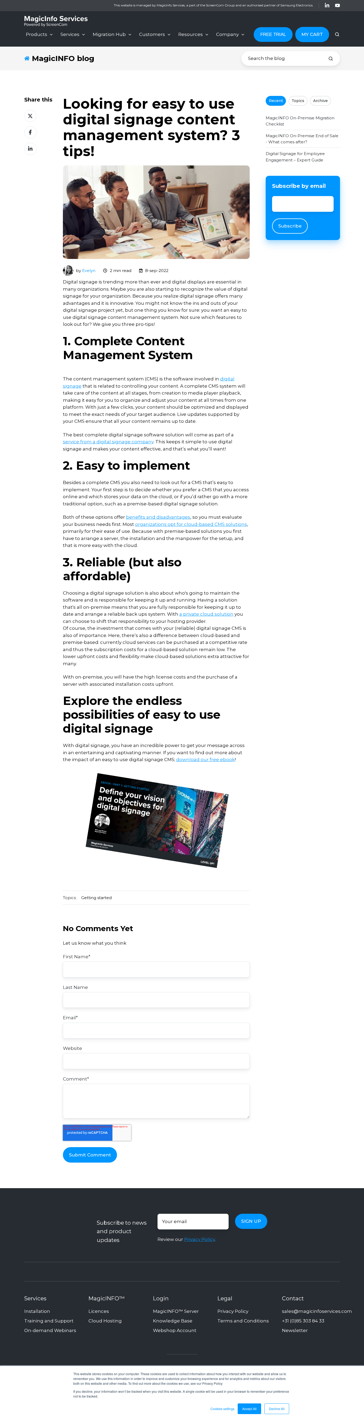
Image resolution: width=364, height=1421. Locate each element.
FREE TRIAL (273, 34)
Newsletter (295, 1330)
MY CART (312, 34)
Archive (320, 100)
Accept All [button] (249, 1408)
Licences (98, 1311)
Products (36, 34)
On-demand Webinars (50, 1330)
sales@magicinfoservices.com (317, 1311)
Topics (298, 100)
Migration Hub (109, 34)
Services (69, 34)
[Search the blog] (330, 58)
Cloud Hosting (105, 1320)
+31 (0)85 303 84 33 (303, 1320)
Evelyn (88, 270)
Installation (37, 1311)
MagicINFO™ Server (176, 1311)
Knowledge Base (172, 1320)
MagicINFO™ (106, 1298)
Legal (224, 1298)
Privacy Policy (199, 1239)
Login (161, 1298)
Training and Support (49, 1320)
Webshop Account (174, 1330)
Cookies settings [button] (222, 1408)
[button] (337, 34)
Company (227, 34)
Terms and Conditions (243, 1320)
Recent (276, 100)
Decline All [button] (277, 1408)
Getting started (96, 897)
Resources (190, 34)
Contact (293, 1298)
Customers (152, 34)
